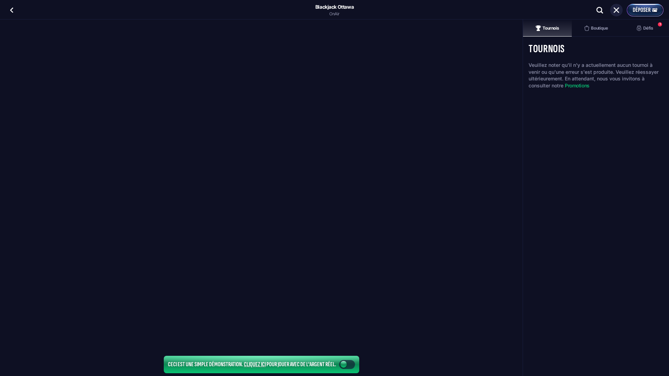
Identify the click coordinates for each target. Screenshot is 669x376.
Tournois (551, 28)
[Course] (616, 10)
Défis (652, 26)
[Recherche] (599, 10)
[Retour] (12, 10)
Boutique (599, 28)
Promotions (577, 85)
